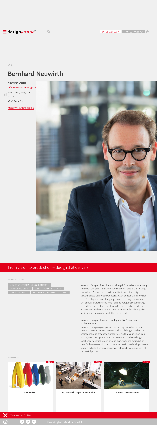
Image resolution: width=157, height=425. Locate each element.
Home (49, 422)
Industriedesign (19, 292)
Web (37, 288)
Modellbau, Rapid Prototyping (50, 292)
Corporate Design (20, 288)
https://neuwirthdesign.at (21, 107)
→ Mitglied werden (133, 32)
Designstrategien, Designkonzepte (29, 285)
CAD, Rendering (53, 288)
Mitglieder (58, 422)
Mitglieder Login (110, 32)
